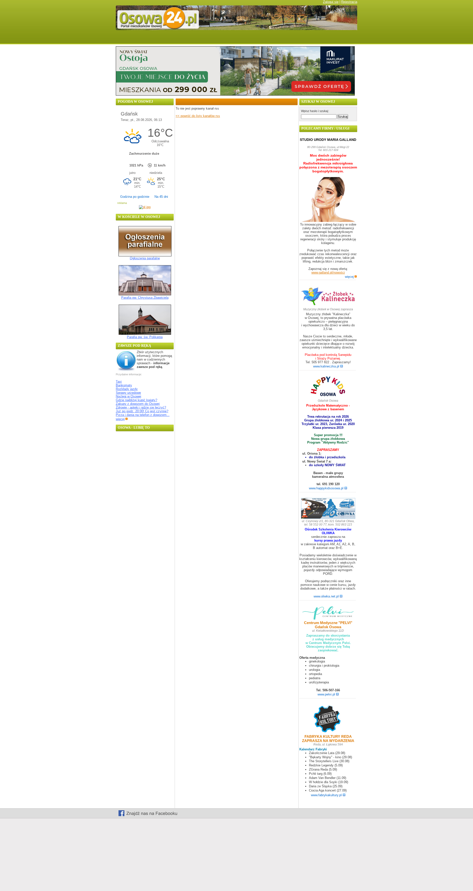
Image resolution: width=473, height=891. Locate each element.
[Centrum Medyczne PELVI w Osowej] (328, 613)
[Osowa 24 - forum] (224, 39)
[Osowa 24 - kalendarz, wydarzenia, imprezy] (201, 39)
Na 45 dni (161, 196)
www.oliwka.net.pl (326, 596)
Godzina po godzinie (134, 196)
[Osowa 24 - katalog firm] (312, 39)
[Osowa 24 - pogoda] (176, 39)
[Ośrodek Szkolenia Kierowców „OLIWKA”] (328, 508)
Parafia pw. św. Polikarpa (145, 337)
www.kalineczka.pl (326, 366)
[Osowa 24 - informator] (280, 39)
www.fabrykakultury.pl (326, 795)
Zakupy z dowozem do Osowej (138, 404)
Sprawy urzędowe (128, 393)
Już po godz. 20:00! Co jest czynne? (142, 411)
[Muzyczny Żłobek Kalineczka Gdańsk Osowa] (328, 305)
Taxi (119, 381)
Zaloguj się (330, 2)
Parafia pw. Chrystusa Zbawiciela (145, 297)
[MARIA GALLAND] (328, 200)
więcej (120, 419)
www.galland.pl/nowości (328, 272)
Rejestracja (349, 2)
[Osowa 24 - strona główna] (124, 39)
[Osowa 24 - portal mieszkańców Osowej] (236, 29)
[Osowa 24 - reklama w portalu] (343, 39)
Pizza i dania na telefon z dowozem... (142, 415)
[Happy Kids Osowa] (328, 387)
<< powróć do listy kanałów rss (198, 116)
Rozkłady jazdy (127, 389)
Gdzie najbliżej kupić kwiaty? (136, 400)
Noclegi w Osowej (128, 396)
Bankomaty (124, 385)
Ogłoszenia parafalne (145, 258)
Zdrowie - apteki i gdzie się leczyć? (141, 407)
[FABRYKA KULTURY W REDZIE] (328, 719)
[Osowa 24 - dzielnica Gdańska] (249, 39)
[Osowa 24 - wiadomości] (148, 39)
